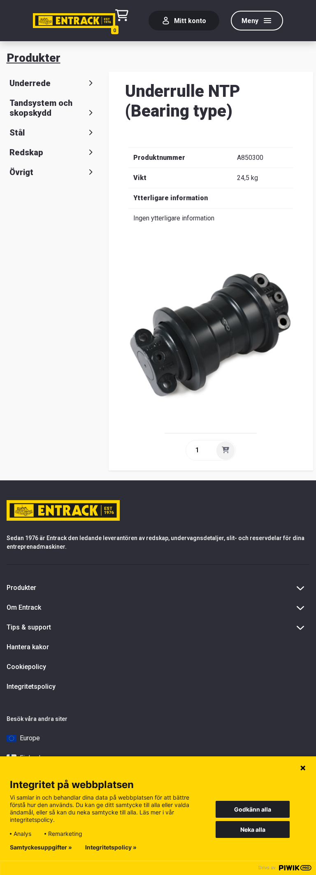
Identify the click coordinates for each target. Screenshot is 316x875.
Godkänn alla (252, 809)
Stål (17, 133)
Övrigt (21, 172)
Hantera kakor (28, 647)
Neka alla (252, 829)
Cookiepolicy (26, 667)
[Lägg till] (225, 450)
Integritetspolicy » (111, 847)
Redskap (26, 152)
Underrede (30, 83)
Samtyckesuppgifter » (41, 847)
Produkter (33, 58)
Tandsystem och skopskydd (40, 108)
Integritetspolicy (31, 686)
